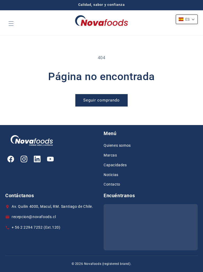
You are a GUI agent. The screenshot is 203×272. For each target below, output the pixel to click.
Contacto (112, 184)
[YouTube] (50, 159)
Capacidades (115, 165)
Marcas (110, 155)
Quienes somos (117, 145)
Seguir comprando (101, 100)
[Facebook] (10, 159)
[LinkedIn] (37, 159)
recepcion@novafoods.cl (34, 217)
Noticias (111, 175)
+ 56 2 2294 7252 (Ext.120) (37, 227)
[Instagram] (24, 159)
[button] (11, 23)
